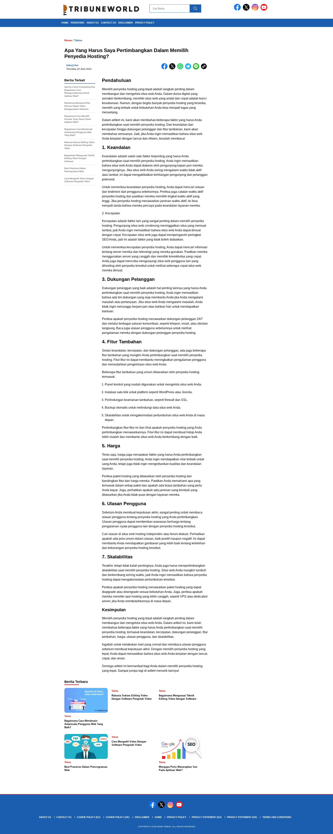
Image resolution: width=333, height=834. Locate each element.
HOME (64, 22)
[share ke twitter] (173, 68)
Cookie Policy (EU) (88, 817)
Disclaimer (125, 22)
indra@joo (72, 65)
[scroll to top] (320, 828)
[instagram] (256, 9)
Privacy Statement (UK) (242, 817)
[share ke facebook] (165, 68)
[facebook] (238, 9)
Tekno (78, 40)
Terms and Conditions (276, 817)
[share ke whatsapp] (181, 68)
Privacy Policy (144, 22)
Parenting (77, 22)
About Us (93, 22)
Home (158, 817)
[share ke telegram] (189, 68)
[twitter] (247, 9)
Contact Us (108, 22)
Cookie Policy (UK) (118, 817)
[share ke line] (197, 68)
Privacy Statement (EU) (207, 817)
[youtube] (265, 9)
